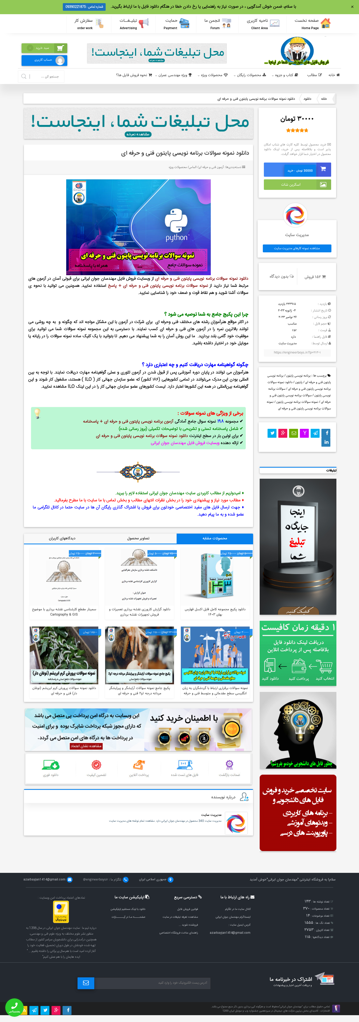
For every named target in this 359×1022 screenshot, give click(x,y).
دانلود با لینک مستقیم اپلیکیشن (127, 909)
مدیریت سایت (211, 815)
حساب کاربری (43, 59)
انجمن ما (212, 24)
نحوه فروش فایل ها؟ (131, 75)
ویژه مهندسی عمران (172, 75)
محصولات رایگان (249, 75)
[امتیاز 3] (297, 130)
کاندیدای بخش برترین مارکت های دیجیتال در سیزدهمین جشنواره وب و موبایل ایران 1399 (270, 1011)
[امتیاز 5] (306, 130)
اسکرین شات (290, 184)
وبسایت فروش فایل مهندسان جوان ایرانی (115, 278)
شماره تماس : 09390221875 (84, 6)
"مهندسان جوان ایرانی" (282, 880)
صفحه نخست (307, 24)
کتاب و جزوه (284, 75)
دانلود (307, 99)
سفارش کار (84, 24)
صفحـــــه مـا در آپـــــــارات (128, 917)
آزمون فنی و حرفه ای (211, 167)
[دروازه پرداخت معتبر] (61, 922)
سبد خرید (39, 48)
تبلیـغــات (128, 24)
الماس (193, 167)
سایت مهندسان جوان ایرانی (172, 493)
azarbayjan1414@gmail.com (230, 933)
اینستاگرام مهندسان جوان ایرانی (233, 917)
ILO (88, 379)
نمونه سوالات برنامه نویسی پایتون (297, 402)
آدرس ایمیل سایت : (239, 925)
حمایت (170, 24)
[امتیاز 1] (288, 130)
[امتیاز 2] (293, 130)
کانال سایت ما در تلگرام (237, 909)
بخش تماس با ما (113, 500)
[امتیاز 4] (302, 130)
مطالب (312, 75)
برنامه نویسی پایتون (298, 375)
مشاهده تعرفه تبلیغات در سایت (180, 917)
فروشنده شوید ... (188, 925)
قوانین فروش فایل (187, 909)
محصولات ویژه (211, 75)
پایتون (298, 382)
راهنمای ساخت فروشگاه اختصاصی (178, 933)
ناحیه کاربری (257, 24)
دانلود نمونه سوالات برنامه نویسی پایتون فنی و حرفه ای (185, 153)
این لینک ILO (79, 386)
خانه (332, 75)
